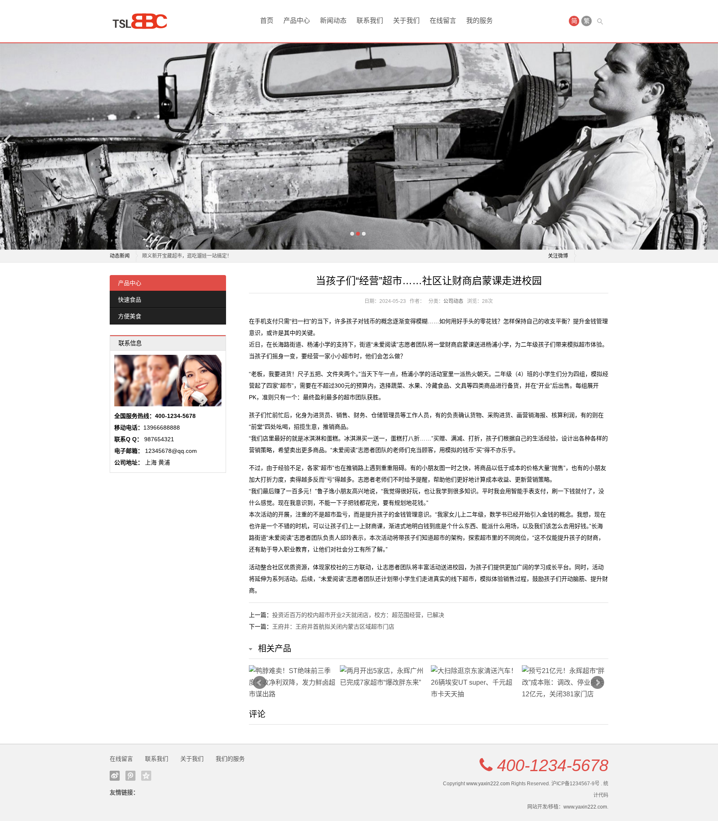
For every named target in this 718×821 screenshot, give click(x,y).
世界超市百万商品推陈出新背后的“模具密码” (191, 256)
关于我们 (406, 20)
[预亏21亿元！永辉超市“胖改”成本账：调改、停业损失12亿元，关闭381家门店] (565, 682)
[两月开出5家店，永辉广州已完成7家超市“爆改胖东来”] (383, 676)
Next (710, 140)
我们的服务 (230, 758)
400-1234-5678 (552, 765)
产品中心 (296, 20)
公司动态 (453, 301)
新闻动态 (333, 20)
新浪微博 (115, 776)
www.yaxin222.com (488, 784)
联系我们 (370, 20)
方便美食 (129, 316)
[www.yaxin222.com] (143, 21)
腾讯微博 (130, 776)
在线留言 (443, 20)
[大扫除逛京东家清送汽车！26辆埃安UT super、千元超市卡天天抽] (474, 682)
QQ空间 (146, 776)
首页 (266, 20)
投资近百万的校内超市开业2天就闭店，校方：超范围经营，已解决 (358, 615)
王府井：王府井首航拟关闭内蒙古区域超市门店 (333, 626)
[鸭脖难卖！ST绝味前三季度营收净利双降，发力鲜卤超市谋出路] (292, 682)
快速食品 (129, 299)
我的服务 (479, 20)
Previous (8, 140)
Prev (259, 682)
